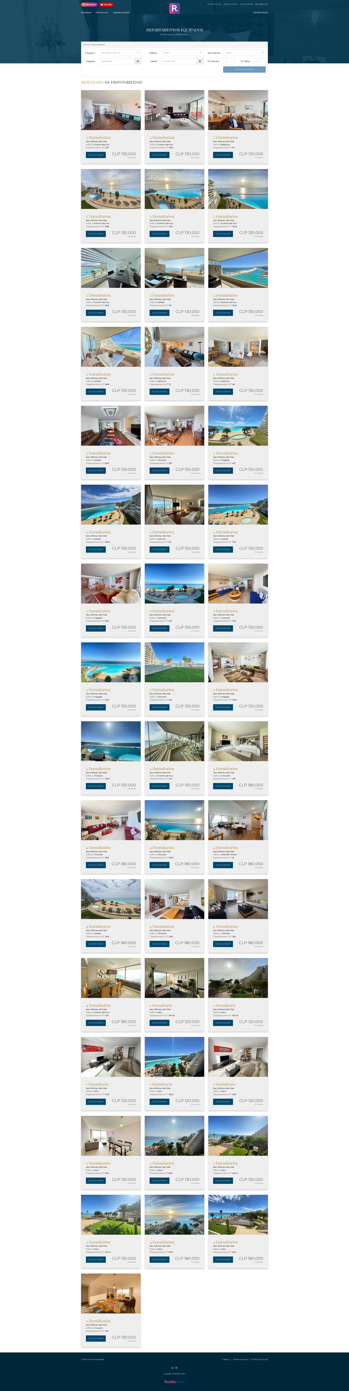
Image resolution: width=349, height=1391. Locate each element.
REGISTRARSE (247, 4)
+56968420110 (262, 4)
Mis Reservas (215, 4)
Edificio (153, 53)
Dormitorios (214, 53)
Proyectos (102, 12)
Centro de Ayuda (259, 1359)
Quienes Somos (121, 12)
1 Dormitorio (161, 1005)
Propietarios (260, 12)
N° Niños (245, 61)
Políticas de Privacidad (92, 1359)
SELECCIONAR (95, 155)
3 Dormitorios (98, 452)
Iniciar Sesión (231, 4)
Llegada (90, 61)
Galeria (225, 1359)
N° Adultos (213, 61)
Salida (154, 61)
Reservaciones (240, 1359)
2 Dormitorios (98, 137)
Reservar (86, 12)
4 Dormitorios (225, 768)
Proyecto (90, 53)
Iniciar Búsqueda (244, 69)
